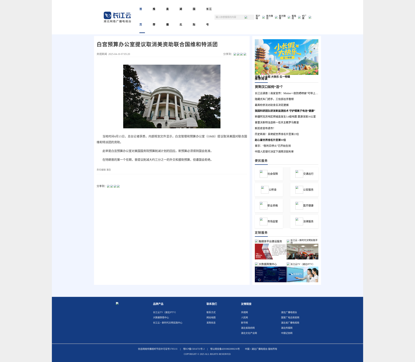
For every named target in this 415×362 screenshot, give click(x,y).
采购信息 (211, 322)
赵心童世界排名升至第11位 (270, 140)
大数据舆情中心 (268, 264)
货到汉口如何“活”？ (269, 87)
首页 (140, 17)
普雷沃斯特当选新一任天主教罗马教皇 (277, 122)
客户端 (258, 17)
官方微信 (269, 17)
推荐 (154, 17)
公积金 (273, 189)
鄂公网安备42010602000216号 (225, 349)
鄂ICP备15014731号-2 (194, 349)
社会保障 (272, 173)
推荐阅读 (261, 78)
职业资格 (272, 205)
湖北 (180, 17)
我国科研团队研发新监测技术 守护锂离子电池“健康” (285, 110)
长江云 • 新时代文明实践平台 (304, 241)
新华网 (244, 322)
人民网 (244, 317)
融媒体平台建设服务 (270, 241)
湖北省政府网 (248, 328)
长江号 (209, 17)
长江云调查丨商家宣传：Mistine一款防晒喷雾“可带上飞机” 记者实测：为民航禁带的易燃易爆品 (309, 93)
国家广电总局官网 (290, 317)
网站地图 (211, 317)
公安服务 (308, 189)
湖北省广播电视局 (290, 322)
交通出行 (308, 173)
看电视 (294, 17)
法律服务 (308, 221)
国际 (194, 17)
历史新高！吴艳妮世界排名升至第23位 (277, 134)
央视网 (244, 312)
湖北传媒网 (286, 328)
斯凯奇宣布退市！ (265, 128)
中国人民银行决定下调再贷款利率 (274, 151)
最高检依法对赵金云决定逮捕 (272, 105)
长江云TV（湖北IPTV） (165, 312)
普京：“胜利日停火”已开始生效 (273, 145)
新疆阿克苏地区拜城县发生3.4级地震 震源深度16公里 (285, 116)
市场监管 (272, 221)
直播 (167, 17)
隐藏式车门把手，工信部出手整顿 (274, 99)
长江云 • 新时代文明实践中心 (167, 322)
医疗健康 (308, 205)
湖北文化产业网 (249, 333)
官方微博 (282, 17)
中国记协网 (286, 333)
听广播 (304, 17)
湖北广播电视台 (289, 312)
